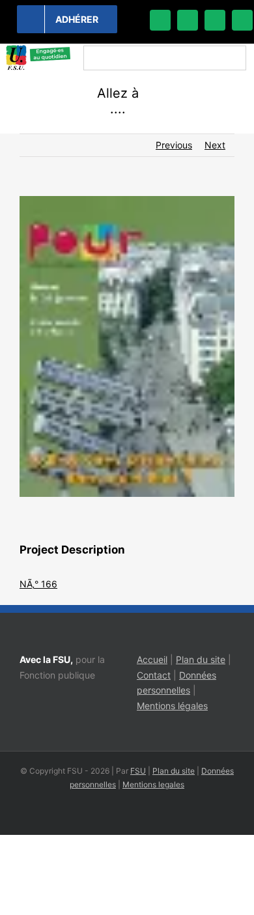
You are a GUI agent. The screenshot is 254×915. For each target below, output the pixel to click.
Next (215, 144)
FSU (138, 771)
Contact (154, 675)
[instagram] (215, 20)
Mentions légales (172, 705)
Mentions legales (153, 784)
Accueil (152, 659)
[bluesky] (187, 20)
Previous (174, 144)
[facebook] (160, 20)
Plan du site (200, 659)
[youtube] (242, 20)
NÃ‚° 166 (38, 583)
